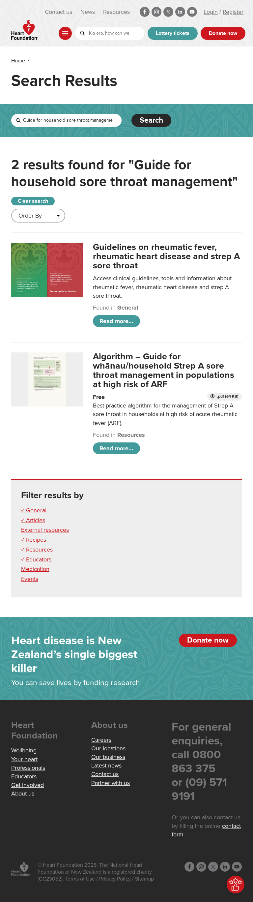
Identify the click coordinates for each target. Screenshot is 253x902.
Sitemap (144, 879)
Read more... (116, 321)
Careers (101, 739)
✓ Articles (33, 520)
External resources (45, 529)
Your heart (24, 759)
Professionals (28, 767)
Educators (24, 776)
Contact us (58, 11)
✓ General (33, 510)
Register (233, 11)
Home (18, 60)
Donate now (223, 33)
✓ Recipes (33, 539)
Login (211, 11)
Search (151, 120)
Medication (35, 569)
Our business (108, 757)
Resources (116, 11)
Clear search (33, 201)
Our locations (108, 748)
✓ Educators (36, 559)
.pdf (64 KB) (227, 396)
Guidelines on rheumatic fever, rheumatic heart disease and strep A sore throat (166, 256)
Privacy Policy (115, 879)
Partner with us (110, 783)
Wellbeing (24, 750)
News (87, 11)
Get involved (27, 785)
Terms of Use (80, 879)
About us (22, 793)
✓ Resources (37, 549)
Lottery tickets (172, 33)
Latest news (106, 765)
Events (29, 579)
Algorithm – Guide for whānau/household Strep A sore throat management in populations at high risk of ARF (163, 370)
